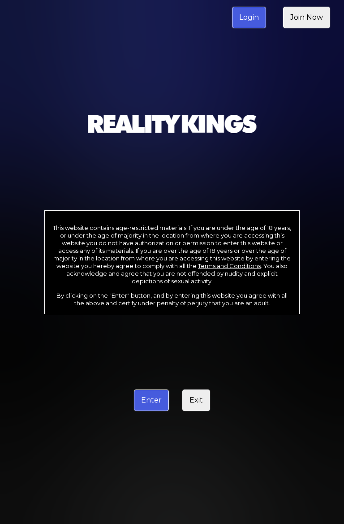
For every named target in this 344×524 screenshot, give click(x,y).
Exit (196, 400)
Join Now (306, 17)
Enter (151, 400)
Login (249, 17)
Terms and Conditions (229, 265)
